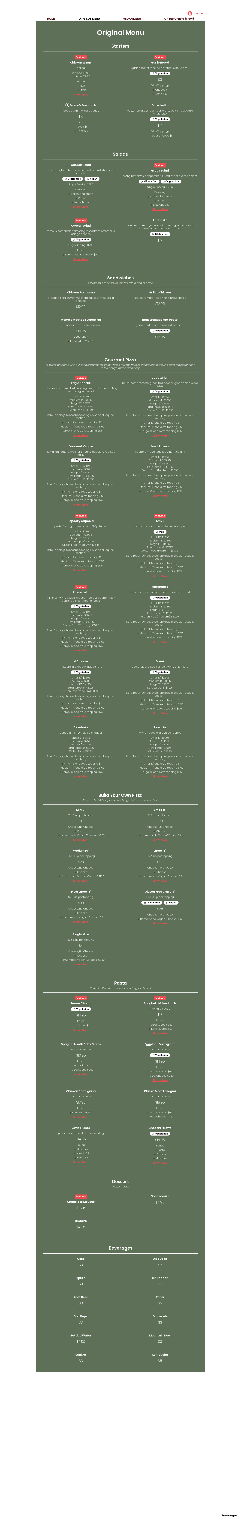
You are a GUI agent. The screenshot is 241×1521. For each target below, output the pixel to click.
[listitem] (81, 86)
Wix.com (149, 1516)
